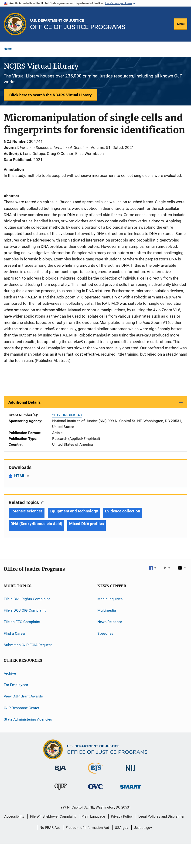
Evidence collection (122, 511)
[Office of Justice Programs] (15, 24)
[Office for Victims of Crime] (95, 790)
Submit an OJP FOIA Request (28, 645)
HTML (20, 475)
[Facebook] (154, 571)
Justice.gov (143, 828)
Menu (180, 24)
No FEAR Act (50, 828)
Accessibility (14, 816)
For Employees (16, 685)
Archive (10, 673)
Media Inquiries (110, 599)
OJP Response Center (21, 707)
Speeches (105, 633)
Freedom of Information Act (87, 828)
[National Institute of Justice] (130, 771)
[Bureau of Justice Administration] (60, 771)
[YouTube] (182, 571)
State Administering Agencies (28, 719)
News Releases (109, 622)
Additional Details (24, 402)
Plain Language (93, 816)
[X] (168, 571)
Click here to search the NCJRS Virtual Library (50, 95)
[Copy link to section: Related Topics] (41, 502)
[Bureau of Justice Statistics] (95, 774)
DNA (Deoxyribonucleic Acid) (36, 523)
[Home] (77, 24)
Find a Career (14, 633)
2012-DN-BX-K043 (67, 415)
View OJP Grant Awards (23, 696)
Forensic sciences (26, 511)
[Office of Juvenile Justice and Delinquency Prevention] (61, 791)
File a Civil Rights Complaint (27, 599)
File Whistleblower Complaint (53, 816)
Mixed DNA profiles (86, 523)
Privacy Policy (122, 816)
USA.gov (121, 828)
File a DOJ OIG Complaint (25, 610)
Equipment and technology (74, 511)
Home (8, 48)
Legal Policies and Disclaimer (161, 816)
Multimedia (106, 610)
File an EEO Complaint (22, 622)
